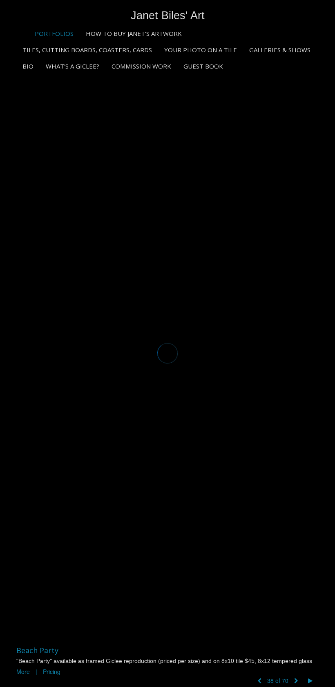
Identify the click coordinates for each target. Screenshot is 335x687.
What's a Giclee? (72, 66)
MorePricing (38, 671)
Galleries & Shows (279, 50)
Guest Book (203, 66)
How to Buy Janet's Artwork (134, 33)
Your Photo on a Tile (200, 50)
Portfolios (54, 33)
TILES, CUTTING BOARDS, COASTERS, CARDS (87, 50)
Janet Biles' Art (168, 15)
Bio (28, 66)
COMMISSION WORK (141, 66)
